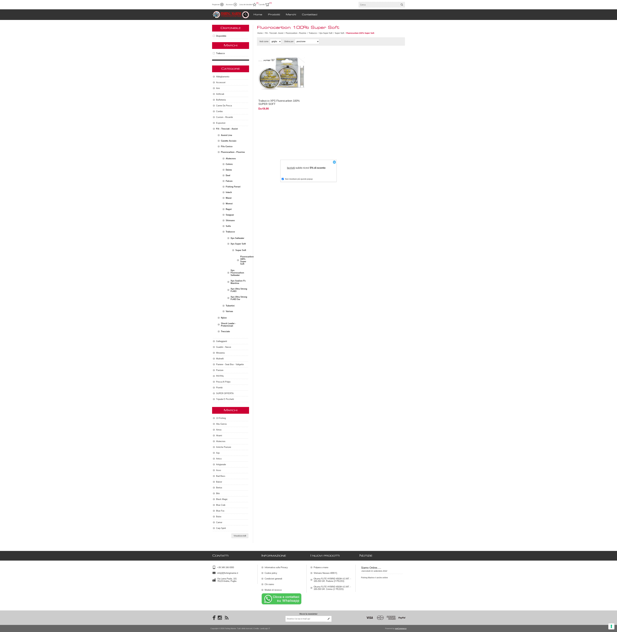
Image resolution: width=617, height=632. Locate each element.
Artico (219, 458)
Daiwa (229, 170)
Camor (219, 522)
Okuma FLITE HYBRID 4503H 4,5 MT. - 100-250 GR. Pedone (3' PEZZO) (332, 579)
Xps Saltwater (237, 238)
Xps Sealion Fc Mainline (238, 282)
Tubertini (230, 305)
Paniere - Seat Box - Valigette (230, 364)
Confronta (274, 92)
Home (260, 33)
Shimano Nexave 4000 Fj (325, 573)
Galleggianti (221, 341)
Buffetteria (221, 100)
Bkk (218, 493)
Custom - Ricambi (224, 117)
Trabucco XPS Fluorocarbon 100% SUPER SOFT (279, 102)
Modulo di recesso (273, 590)
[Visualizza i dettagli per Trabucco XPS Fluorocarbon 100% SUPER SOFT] (282, 74)
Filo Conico (226, 146)
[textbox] (379, 4)
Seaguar (230, 215)
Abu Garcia (221, 424)
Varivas (229, 311)
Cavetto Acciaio (228, 141)
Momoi (229, 203)
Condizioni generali (273, 578)
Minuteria (220, 353)
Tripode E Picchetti (225, 399)
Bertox (219, 487)
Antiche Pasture (223, 447)
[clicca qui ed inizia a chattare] (281, 604)
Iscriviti (291, 167)
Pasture (219, 370)
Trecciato (225, 331)
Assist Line (226, 135)
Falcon (229, 181)
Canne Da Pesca (224, 105)
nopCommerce (401, 628)
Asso (218, 470)
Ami (218, 88)
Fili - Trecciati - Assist (227, 129)
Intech (229, 192)
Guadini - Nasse (223, 347)
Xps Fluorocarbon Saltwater (237, 272)
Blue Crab (220, 505)
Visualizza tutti (240, 536)
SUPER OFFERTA (225, 393)
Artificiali (220, 94)
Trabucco (220, 53)
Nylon (224, 318)
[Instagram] (219, 617)
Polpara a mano (321, 567)
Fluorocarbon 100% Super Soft (244, 260)
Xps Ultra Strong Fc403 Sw (239, 298)
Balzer (219, 482)
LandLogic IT (265, 628)
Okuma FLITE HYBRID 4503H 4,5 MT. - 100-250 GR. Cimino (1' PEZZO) (332, 588)
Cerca (402, 4)
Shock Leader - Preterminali (228, 324)
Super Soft (240, 250)
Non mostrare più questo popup (299, 179)
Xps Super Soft (238, 244)
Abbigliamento (222, 76)
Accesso (229, 4)
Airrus (219, 430)
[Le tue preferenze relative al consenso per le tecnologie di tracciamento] (611, 626)
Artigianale (221, 464)
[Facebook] (213, 617)
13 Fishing (221, 418)
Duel (228, 175)
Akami (219, 435)
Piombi (219, 387)
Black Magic (222, 499)
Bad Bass (220, 476)
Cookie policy (271, 573)
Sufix (228, 226)
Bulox (218, 516)
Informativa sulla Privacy (276, 567)
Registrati (215, 4)
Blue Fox (220, 511)
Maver (229, 198)
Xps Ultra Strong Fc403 (239, 290)
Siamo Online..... (371, 567)
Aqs (218, 453)
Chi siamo (269, 584)
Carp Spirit (221, 528)
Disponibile (221, 36)
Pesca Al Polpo (223, 382)
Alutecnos (231, 158)
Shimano (230, 220)
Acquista (291, 92)
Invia (328, 619)
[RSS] (226, 617)
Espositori (220, 123)
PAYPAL (220, 376)
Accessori (220, 82)
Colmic (229, 164)
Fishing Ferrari (233, 186)
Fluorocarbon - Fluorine (233, 152)
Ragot (229, 209)
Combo (219, 111)
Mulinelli (220, 358)
